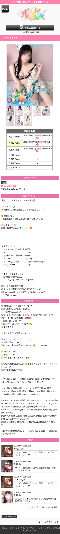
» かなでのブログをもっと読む (44, 507)
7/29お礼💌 (19, 479)
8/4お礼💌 (19, 448)
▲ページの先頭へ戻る (48, 522)
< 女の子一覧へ (9, 516)
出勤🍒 (17, 464)
